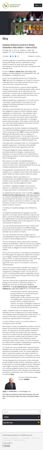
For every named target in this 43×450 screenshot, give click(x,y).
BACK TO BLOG (35, 56)
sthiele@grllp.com (25, 391)
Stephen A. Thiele (25, 50)
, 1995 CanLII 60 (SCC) (21, 194)
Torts (13, 52)
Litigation (5, 52)
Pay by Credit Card (19, 440)
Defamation (20, 52)
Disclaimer (7, 440)
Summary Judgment (31, 52)
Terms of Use (36, 438)
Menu (37, 5)
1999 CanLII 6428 (19, 287)
